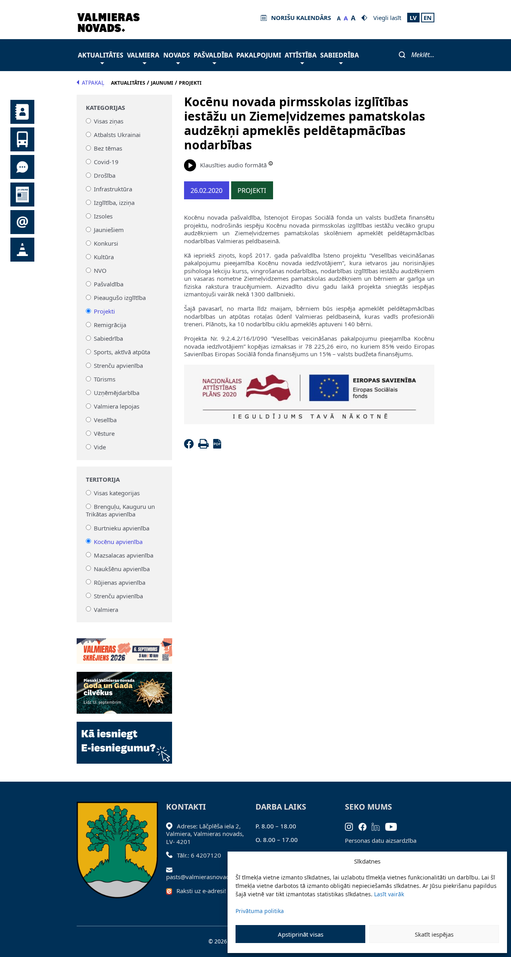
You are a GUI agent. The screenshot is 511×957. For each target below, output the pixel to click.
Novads (176, 55)
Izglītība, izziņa (114, 202)
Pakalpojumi (258, 55)
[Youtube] (393, 826)
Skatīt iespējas (434, 934)
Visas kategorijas (117, 493)
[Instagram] (351, 826)
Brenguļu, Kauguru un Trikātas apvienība (120, 510)
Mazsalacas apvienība (123, 555)
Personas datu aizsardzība (380, 840)
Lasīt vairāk (389, 894)
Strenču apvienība (118, 365)
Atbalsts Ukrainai (117, 135)
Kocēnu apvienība (118, 541)
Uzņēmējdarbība (116, 393)
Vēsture (104, 433)
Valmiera (143, 55)
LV (413, 18)
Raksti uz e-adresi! (201, 891)
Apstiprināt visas (300, 934)
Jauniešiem (109, 230)
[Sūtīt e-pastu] (171, 869)
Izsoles (103, 216)
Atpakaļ (93, 82)
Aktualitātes (100, 55)
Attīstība (301, 55)
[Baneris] (124, 646)
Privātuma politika (260, 911)
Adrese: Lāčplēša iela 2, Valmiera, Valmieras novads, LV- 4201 (205, 834)
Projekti (104, 311)
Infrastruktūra (113, 189)
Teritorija (103, 479)
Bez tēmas (108, 148)
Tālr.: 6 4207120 (199, 855)
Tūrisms (104, 379)
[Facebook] (190, 446)
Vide (100, 447)
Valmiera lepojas (116, 406)
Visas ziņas (108, 121)
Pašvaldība (213, 55)
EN (428, 18)
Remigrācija (110, 325)
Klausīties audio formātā (233, 165)
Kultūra (104, 257)
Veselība (105, 420)
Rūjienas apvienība (119, 582)
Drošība (104, 175)
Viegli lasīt (387, 18)
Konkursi (106, 243)
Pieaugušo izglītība (120, 298)
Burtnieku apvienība (121, 528)
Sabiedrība (339, 55)
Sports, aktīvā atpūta (122, 352)
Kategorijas (105, 107)
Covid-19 (106, 162)
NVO (100, 270)
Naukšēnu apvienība (122, 568)
